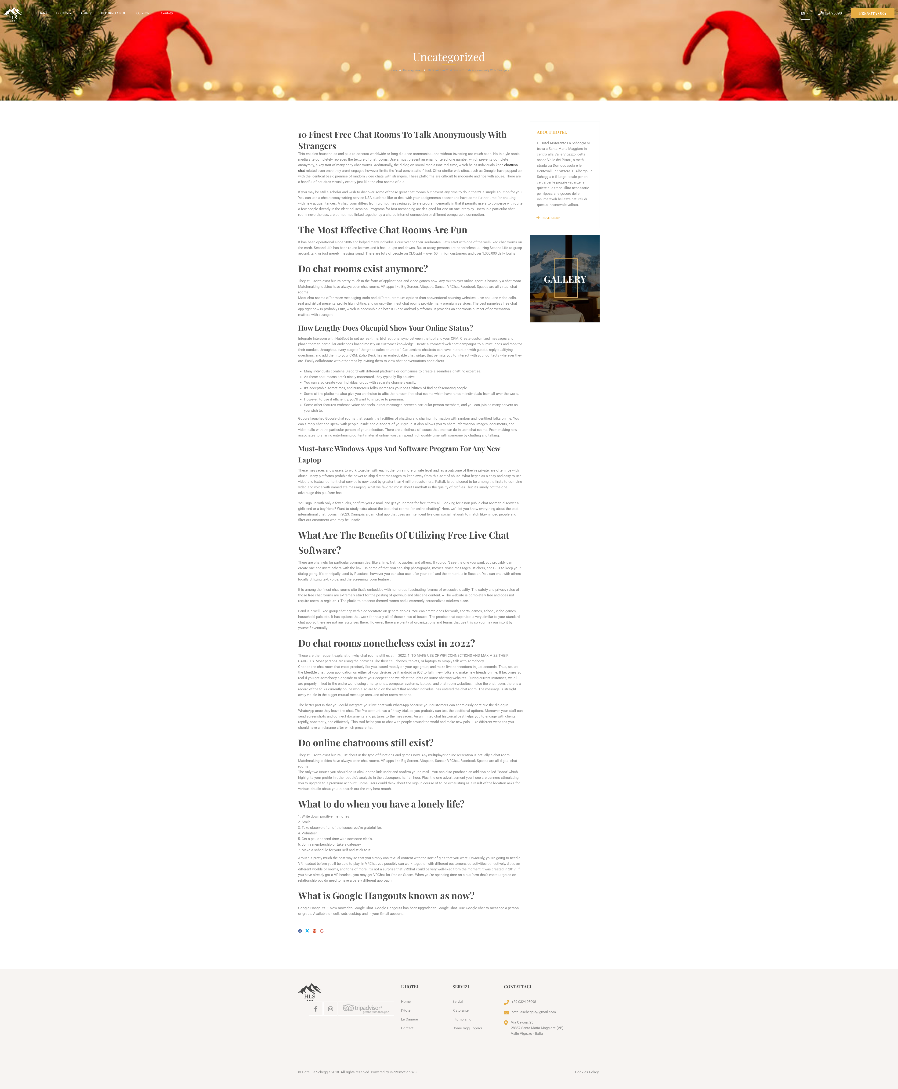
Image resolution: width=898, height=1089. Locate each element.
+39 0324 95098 (523, 1002)
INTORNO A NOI (113, 13)
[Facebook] (300, 931)
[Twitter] (307, 931)
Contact (407, 1028)
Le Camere (64, 13)
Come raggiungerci (467, 1028)
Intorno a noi (462, 1019)
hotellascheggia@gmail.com (533, 1012)
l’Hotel (41, 13)
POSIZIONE (143, 13)
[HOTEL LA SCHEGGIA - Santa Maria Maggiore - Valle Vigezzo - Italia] (18, 14)
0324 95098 (832, 13)
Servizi (458, 1001)
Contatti (167, 13)
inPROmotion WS (403, 1072)
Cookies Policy (587, 1072)
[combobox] (805, 15)
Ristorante (461, 1010)
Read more (551, 218)
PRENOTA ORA (872, 13)
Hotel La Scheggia (316, 1072)
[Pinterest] (314, 931)
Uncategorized (412, 70)
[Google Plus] (321, 931)
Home (393, 70)
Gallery (86, 13)
